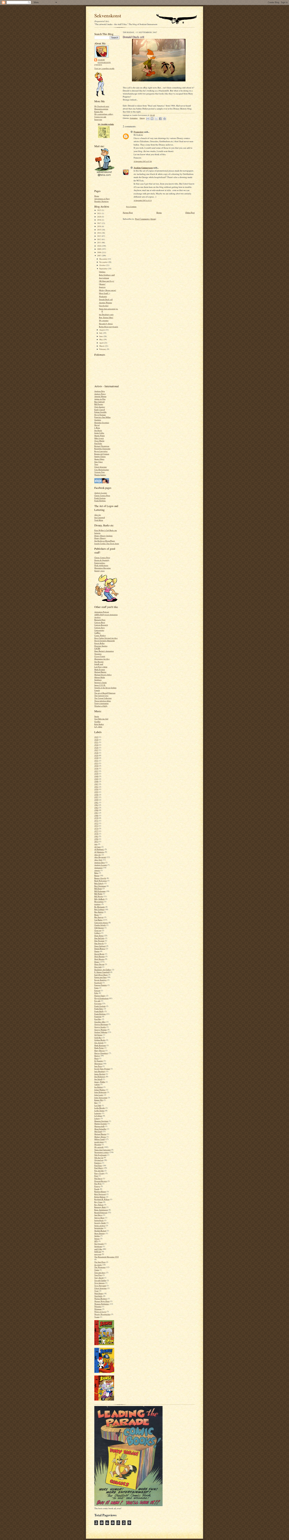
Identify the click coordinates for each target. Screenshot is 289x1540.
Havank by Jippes (106, 323)
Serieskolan (98, 1228)
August (102, 329)
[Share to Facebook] (160, 118)
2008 (99, 252)
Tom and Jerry (100, 1272)
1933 (96, 763)
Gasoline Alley (100, 1021)
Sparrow (102, 287)
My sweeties (103, 320)
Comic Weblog (100, 635)
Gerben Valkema (100, 1032)
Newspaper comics (101, 1152)
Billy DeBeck (99, 899)
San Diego (98, 1215)
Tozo (96, 464)
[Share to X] (156, 118)
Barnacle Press (99, 619)
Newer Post (128, 212)
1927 (96, 750)
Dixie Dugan (99, 964)
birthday (97, 904)
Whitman (98, 1309)
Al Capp (97, 846)
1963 (96, 807)
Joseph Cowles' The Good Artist (106, 543)
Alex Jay (97, 515)
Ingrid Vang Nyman (102, 1068)
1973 (96, 825)
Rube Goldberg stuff (107, 275)
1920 (96, 739)
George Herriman (101, 1024)
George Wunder (100, 1029)
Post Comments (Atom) (145, 218)
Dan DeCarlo (99, 938)
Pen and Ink (99, 1170)
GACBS (97, 648)
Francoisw (138, 131)
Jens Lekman (104, 278)
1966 (96, 810)
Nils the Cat (98, 1157)
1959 (96, 799)
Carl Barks (98, 920)
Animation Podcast (101, 612)
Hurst (96, 1058)
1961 (96, 802)
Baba (96, 873)
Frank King (98, 1008)
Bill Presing (98, 404)
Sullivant (97, 1251)
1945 (96, 779)
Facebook (98, 982)
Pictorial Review (100, 1181)
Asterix (97, 870)
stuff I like (98, 1249)
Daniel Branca (99, 948)
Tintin (96, 1270)
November (103, 262)
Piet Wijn (98, 1183)
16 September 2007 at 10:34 (143, 200)
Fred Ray (97, 1019)
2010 (99, 246)
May (101, 339)
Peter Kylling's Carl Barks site (105, 530)
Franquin (97, 1016)
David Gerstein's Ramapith (104, 640)
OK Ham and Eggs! (106, 281)
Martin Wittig (99, 435)
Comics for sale (100, 116)
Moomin (97, 1144)
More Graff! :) (104, 293)
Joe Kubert (98, 1087)
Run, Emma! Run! (106, 317)
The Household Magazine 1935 (106, 1257)
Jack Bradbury (100, 1071)
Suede (96, 716)
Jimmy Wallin (99, 1082)
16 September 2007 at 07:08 (143, 161)
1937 (96, 771)
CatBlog (97, 632)
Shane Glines (99, 459)
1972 (96, 823)
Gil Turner (98, 1035)
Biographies (99, 901)
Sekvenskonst (107, 15)
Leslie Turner (99, 1110)
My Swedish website (106, 124)
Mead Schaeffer (100, 1129)
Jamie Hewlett (99, 1074)
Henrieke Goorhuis (101, 422)
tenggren (97, 1254)
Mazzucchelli (99, 1126)
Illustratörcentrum (101, 109)
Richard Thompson (101, 446)
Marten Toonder (100, 1123)
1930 (96, 758)
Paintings (97, 1162)
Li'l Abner (98, 1115)
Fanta (96, 987)
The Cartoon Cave (101, 695)
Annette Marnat (100, 396)
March (102, 346)
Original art (98, 1160)
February (103, 349)
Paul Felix (98, 443)
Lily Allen (98, 726)
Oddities (102, 271)
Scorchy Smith (100, 1223)
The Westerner (100, 1267)
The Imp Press (99, 1262)
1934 (96, 765)
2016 (99, 226)
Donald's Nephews (101, 201)
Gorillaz (97, 721)
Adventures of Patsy (102, 198)
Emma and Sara (100, 977)
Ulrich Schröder (100, 467)
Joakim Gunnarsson (104, 61)
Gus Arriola (98, 1042)
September (103, 268)
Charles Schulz (100, 925)
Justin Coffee (99, 433)
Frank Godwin (100, 498)
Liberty (97, 1118)
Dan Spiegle (99, 943)
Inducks (97, 533)
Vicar (96, 1290)
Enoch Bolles (99, 643)
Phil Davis (98, 1178)
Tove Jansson (99, 1283)
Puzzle (96, 1189)
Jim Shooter (99, 661)
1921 (96, 742)
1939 (96, 773)
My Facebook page (101, 106)
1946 (96, 781)
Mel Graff (98, 1131)
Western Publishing (101, 1304)
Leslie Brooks (99, 1108)
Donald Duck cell (106, 299)
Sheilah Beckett (100, 1230)
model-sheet (99, 1142)
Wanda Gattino (100, 474)
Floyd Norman (100, 414)
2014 (99, 233)
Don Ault (98, 967)
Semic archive (99, 1225)
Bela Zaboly (99, 883)
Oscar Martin (99, 440)
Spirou (97, 1238)
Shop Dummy (99, 1233)
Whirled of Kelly (101, 706)
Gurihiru (97, 420)
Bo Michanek (99, 907)
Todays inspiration (101, 703)
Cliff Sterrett (99, 927)
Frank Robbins (100, 500)
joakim (97, 1084)
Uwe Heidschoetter (101, 469)
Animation (98, 867)
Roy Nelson (98, 1204)
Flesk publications (101, 565)
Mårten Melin (99, 677)
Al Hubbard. (99, 849)
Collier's (97, 933)
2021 (99, 213)
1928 (96, 752)
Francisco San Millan (102, 417)
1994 (96, 839)
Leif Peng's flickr (100, 666)
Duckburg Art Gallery (102, 969)
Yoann (96, 1317)
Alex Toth (98, 860)
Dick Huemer (99, 956)
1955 (96, 792)
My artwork (99, 1147)
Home (96, 196)
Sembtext (98, 679)
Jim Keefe (98, 430)
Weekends (103, 296)
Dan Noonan (99, 940)
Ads (95, 844)
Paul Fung (98, 1165)
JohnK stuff (98, 664)
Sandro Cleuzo (100, 456)
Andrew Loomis (100, 492)
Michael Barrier (100, 672)
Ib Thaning (98, 1061)
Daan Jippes (99, 935)
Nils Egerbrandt (100, 1155)
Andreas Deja (99, 391)
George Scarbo (100, 1027)
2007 (99, 255)
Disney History (100, 538)
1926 (96, 747)
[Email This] (148, 118)
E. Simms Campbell (102, 972)
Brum (96, 914)
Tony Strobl (99, 1277)
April (101, 342)
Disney (97, 961)
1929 (96, 755)
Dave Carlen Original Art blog (106, 638)
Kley (96, 1102)
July (101, 333)
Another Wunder (105, 302)
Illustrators (98, 1063)
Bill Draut (98, 888)
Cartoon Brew (99, 622)
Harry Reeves (99, 1050)
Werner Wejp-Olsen (102, 1301)
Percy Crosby (99, 1173)
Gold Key (98, 1037)
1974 (96, 828)
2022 (99, 210)
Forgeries (98, 1003)
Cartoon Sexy (99, 627)
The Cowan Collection (103, 698)
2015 (99, 229)
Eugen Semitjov (100, 980)
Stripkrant (98, 1246)
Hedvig (97, 1055)
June (101, 336)
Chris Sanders (99, 407)
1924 (96, 745)
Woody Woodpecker (102, 1314)
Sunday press (99, 570)
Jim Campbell (99, 517)
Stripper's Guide (100, 682)
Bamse (96, 875)
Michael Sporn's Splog (103, 674)
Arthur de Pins (100, 399)
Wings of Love (100, 1311)
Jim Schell (98, 1079)
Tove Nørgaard (100, 1285)
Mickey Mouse (100, 1136)
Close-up (97, 930)
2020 (99, 216)
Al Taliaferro (99, 852)
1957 (96, 797)
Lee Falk (97, 1105)
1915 (96, 737)
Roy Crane (98, 1202)
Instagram (98, 119)
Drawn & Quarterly (101, 560)
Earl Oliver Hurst (101, 974)
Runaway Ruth (100, 1207)
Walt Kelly (98, 1296)
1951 (96, 786)
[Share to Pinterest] (164, 118)
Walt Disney (99, 1293)
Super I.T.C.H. (100, 685)
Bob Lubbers (99, 909)
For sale (97, 1000)
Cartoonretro (99, 630)
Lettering (97, 1113)
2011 (99, 242)
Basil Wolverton (100, 880)
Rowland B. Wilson (101, 1199)
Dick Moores (99, 959)
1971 (96, 820)
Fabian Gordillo (100, 412)
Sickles (97, 1236)
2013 (99, 236)
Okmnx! (102, 284)
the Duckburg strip (106, 314)
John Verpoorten (100, 1097)
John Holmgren (100, 1092)
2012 (99, 239)
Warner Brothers (100, 1298)
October (102, 265)
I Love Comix (99, 656)
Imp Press (98, 1066)
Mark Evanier (99, 669)
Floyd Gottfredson (101, 998)
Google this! (104, 305)
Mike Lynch (99, 438)
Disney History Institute (103, 535)
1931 (96, 760)
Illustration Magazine (102, 568)
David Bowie (99, 954)
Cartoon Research (101, 625)
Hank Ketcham (100, 1045)
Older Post (190, 212)
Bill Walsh (98, 893)
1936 (96, 768)
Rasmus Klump (100, 1191)
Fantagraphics (99, 563)
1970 (96, 818)
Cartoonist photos (101, 922)
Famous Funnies (100, 985)
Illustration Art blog (102, 659)
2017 (99, 223)
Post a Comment (131, 207)
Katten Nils (98, 111)
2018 (99, 220)
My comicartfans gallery (103, 114)
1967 (96, 812)
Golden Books (99, 1040)
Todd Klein (98, 520)
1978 (96, 833)
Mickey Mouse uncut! (107, 290)
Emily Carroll (99, 409)
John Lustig (98, 1095)
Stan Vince (98, 461)
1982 (96, 836)
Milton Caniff (99, 1139)
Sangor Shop (99, 1217)
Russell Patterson (100, 1212)
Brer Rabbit (98, 912)
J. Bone (97, 427)
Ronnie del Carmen (101, 454)
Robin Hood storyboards (108, 326)
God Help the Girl (101, 719)
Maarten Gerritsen (101, 1121)
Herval (97, 425)
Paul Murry (98, 1168)
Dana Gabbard (100, 946)
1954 (96, 789)
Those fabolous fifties (102, 701)
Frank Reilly (99, 1011)
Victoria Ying (99, 472)
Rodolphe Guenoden (102, 448)
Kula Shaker (99, 724)
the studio (98, 1264)
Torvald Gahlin (100, 1280)
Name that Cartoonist (102, 1149)
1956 (96, 794)
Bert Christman (100, 886)
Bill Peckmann (100, 891)
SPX (96, 1241)
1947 (96, 784)
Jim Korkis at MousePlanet (104, 541)
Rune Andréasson (101, 1210)
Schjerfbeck (99, 1220)
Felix (96, 993)
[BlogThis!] (152, 118)
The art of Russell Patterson (104, 693)
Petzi (96, 1175)
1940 (96, 776)
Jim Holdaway (99, 1076)
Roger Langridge (101, 451)
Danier (97, 951)
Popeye (97, 1186)
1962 (96, 805)
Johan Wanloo (99, 1089)
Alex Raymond (100, 857)
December (103, 259)
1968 (96, 815)
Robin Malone (99, 1196)
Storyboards (99, 1243)
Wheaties (97, 1306)
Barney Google (100, 878)
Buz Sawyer (99, 917)
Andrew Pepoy (100, 394)
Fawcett (97, 990)
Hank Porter (99, 1048)
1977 (96, 831)
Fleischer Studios (100, 646)
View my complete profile (104, 68)
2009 (99, 249)
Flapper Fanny (100, 995)
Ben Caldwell (99, 401)
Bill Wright (98, 896)
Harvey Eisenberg (101, 1053)
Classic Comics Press (102, 495)
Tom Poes (98, 1275)
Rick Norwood (100, 1194)
